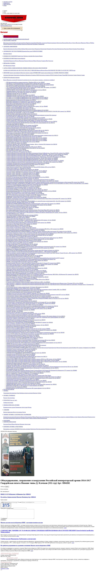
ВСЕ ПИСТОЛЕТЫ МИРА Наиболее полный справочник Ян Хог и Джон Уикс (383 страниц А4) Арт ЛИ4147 (33, 211)
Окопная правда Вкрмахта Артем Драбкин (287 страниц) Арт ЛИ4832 (23, 288)
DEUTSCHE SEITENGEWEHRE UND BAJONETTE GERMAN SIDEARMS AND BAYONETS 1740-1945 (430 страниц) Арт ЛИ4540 (38, 111)
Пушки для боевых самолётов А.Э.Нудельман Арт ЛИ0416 (20, 323)
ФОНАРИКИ (6, 420)
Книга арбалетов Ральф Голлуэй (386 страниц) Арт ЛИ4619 (20, 254)
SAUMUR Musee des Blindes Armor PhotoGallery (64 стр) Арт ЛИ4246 (22, 141)
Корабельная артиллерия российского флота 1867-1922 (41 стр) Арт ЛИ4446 (24, 255)
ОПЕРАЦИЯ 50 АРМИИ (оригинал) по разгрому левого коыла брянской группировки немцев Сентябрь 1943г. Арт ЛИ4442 (36, 289)
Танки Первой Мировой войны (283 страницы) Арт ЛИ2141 (20, 357)
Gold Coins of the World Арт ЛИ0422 (14, 124)
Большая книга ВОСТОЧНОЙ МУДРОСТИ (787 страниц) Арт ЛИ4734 (23, 186)
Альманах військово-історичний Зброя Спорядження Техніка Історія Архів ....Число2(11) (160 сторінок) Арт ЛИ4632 (34, 162)
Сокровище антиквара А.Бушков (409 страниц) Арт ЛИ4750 (20, 350)
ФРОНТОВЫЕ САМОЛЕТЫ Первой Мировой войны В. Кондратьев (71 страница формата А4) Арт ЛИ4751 (32, 368)
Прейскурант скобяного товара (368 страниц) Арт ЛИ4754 (20, 318)
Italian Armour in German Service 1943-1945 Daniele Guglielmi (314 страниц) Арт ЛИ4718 (27, 132)
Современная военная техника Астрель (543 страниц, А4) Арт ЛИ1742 (23, 346)
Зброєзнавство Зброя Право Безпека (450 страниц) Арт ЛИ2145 (21, 223)
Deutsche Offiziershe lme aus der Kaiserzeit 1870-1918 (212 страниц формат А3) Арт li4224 (27, 110)
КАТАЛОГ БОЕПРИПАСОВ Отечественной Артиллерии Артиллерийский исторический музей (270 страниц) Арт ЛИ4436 (36, 246)
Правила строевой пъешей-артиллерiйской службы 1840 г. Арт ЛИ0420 (23, 314)
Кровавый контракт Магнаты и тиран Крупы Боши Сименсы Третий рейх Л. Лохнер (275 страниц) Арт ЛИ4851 (33, 263)
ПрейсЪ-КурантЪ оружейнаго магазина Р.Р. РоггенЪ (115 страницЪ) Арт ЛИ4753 (25, 319)
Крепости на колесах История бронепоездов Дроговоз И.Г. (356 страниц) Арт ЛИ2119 (27, 260)
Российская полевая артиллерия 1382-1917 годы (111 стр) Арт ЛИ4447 (23, 331)
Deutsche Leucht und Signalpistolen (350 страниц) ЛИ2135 (19, 107)
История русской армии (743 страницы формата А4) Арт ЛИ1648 (22, 244)
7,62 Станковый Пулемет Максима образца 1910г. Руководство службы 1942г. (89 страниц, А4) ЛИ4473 (31, 87)
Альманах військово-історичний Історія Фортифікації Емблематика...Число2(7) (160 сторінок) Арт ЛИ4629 (32, 159)
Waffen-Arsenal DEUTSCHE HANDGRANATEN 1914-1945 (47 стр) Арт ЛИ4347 (25, 148)
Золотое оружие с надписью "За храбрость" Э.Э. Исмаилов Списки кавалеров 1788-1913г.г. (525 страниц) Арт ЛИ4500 (34, 229)
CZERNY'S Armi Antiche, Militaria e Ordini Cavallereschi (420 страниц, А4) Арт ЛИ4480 (27, 106)
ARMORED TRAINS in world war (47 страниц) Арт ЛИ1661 (20, 95)
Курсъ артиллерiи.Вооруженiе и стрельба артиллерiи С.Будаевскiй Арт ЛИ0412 (25, 265)
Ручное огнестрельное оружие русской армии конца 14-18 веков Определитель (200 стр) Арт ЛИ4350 (30, 340)
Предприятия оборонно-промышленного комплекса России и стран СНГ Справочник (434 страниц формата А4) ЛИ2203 (35, 317)
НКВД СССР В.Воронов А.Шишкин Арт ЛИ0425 (18, 280)
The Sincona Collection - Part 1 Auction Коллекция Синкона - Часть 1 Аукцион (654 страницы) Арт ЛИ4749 (31, 144)
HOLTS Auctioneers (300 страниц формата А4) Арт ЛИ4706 (20, 129)
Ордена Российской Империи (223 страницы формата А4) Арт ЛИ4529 (23, 292)
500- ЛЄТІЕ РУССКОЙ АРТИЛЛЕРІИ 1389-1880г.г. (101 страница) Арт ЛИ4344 (25, 86)
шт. (6, 23)
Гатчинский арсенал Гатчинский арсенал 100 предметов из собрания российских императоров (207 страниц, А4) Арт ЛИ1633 (36, 212)
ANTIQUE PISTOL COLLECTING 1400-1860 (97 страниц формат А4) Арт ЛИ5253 (26, 89)
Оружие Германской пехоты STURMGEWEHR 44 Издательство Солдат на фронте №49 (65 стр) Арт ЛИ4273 (32, 297)
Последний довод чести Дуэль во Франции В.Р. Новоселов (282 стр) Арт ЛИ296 (25, 313)
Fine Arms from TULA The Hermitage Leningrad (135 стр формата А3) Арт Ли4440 (25, 117)
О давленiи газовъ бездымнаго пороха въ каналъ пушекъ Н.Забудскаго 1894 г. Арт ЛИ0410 (28, 282)
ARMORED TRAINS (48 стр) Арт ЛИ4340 (16, 93)
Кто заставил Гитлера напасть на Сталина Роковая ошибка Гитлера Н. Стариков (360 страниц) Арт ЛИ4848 (32, 264)
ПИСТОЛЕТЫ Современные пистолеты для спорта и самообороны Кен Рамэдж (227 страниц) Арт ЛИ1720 (32, 306)
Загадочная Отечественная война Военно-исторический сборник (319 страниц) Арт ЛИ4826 (28, 222)
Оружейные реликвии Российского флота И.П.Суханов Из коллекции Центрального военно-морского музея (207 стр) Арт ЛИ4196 (37, 294)
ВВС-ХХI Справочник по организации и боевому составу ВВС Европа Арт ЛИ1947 (26, 194)
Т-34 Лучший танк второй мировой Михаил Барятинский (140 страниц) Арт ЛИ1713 (26, 356)
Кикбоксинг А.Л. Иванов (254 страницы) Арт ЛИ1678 (19, 249)
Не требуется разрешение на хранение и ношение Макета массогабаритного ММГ (26, 545)
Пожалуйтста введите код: (7, 508)
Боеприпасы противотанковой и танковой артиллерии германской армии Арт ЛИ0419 (27, 184)
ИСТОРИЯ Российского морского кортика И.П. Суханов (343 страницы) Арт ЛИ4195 (27, 241)
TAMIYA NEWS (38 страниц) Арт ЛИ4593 (16, 143)
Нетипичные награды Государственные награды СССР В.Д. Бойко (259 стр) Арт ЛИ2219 (27, 279)
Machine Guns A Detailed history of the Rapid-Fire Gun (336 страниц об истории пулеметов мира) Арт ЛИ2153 (32, 135)
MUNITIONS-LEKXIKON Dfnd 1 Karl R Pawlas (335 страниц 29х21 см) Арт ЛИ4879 (26, 138)
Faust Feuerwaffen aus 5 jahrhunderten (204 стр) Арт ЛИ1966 (20, 116)
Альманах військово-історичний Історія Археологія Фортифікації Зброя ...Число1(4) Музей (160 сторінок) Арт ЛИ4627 (34, 155)
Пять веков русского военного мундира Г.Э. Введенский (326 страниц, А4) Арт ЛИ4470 (27, 325)
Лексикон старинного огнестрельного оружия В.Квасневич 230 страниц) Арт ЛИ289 (26, 268)
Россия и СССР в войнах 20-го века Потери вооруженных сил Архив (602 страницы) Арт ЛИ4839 (30, 333)
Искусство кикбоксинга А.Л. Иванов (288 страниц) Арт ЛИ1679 (21, 236)
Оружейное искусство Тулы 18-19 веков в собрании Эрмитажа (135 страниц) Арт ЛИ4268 (28, 293)
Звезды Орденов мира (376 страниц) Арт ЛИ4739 (18, 225)
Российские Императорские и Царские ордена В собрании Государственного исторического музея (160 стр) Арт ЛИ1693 (35, 332)
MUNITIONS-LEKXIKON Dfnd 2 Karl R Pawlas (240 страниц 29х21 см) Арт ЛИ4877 (26, 139)
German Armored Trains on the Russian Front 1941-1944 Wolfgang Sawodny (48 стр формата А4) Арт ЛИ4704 (31, 121)
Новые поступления (11, 36)
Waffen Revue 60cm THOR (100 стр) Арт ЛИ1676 (18, 145)
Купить (7, 486)
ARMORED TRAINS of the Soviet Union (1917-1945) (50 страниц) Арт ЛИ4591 (25, 96)
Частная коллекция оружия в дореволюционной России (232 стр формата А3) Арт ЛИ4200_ (28, 371)
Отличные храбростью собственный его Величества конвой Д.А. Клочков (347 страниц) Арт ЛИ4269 (30, 303)
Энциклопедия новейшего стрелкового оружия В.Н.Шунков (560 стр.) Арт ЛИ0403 (26, 380)
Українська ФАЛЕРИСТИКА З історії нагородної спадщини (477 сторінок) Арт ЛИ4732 (27, 365)
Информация (6, 3)
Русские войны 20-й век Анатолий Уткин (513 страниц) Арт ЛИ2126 (22, 336)
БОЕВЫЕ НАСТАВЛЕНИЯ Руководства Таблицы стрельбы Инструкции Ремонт (23, 56)
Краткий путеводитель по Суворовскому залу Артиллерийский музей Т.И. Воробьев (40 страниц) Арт (30, 259)
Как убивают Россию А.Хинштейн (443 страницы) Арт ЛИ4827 (21, 245)
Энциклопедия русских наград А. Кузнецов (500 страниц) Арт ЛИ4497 (23, 383)
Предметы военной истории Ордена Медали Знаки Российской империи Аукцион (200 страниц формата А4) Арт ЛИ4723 (35, 316)
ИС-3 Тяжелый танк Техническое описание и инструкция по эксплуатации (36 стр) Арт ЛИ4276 (29, 235)
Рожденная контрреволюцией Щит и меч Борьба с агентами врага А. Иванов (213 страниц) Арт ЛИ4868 (31, 330)
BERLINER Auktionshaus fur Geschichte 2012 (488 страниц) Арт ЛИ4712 (23, 102)
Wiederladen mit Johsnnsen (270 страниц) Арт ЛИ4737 (18, 151)
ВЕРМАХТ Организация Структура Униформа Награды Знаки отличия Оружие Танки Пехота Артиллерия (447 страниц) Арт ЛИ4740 (38, 198)
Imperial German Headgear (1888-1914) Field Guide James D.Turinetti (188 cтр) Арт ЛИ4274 (27, 130)
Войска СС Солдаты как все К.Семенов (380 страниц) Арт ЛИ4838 (22, 207)
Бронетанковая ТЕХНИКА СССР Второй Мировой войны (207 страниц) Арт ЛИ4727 (27, 189)
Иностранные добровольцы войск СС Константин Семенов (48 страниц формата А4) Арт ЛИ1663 (30, 234)
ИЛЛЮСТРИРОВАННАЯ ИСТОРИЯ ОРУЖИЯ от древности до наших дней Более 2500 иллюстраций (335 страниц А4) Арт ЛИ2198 (38, 231)
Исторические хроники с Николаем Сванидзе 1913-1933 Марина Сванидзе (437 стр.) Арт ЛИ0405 (29, 239)
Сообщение (4, 518)
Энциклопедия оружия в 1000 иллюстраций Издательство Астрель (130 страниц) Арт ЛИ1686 (29, 381)
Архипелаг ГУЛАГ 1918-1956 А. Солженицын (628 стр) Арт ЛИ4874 (22, 173)
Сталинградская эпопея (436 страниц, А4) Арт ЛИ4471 (19, 351)
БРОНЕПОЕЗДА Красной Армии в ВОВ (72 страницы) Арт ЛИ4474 (22, 187)
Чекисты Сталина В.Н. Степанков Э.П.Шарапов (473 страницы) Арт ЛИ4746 (24, 373)
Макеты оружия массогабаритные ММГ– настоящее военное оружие (22, 522)
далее (65, 527)
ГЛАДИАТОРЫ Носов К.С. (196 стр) (15, 213)
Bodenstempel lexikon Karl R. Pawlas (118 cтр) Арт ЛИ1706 (20, 105)
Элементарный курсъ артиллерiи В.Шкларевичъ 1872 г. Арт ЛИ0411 (22, 379)
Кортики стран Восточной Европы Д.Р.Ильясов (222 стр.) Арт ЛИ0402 (23, 256)
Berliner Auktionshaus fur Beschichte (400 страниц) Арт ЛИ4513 (21, 100)
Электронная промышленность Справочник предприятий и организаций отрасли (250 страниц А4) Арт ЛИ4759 (33, 378)
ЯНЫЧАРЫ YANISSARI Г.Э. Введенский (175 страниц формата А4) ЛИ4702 (24, 385)
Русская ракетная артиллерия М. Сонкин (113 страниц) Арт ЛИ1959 (22, 335)
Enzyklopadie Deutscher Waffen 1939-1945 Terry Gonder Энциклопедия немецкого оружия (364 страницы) (31, 115)
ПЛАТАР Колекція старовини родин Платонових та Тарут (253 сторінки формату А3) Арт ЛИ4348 (30, 307)
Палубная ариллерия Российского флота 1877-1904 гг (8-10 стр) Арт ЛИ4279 (24, 304)
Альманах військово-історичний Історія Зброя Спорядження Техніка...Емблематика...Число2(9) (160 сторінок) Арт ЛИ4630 (35, 156)
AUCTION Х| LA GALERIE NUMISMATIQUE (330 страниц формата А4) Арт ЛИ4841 (27, 98)
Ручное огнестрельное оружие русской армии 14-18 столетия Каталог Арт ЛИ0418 (26, 341)
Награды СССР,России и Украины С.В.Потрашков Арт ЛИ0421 (21, 278)
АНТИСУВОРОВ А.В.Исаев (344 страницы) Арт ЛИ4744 (20, 165)
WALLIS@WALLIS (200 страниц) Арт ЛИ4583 (17, 150)
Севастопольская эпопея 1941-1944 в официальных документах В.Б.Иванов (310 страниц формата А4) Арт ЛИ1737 (34, 342)
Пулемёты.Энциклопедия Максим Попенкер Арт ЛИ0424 (20, 321)
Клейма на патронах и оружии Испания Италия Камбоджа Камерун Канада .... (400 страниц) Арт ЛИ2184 (31, 251)
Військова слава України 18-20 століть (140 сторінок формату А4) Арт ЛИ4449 (25, 193)
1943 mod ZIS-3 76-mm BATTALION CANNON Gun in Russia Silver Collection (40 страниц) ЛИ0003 (30, 84)
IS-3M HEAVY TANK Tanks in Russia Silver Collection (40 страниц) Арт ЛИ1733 (25, 131)
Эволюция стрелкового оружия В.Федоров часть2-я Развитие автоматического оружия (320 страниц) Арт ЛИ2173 (33, 376)
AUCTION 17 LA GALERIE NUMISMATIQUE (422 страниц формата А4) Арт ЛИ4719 (27, 97)
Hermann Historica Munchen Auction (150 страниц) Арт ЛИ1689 (21, 126)
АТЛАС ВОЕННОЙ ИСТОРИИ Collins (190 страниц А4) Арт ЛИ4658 (23, 175)
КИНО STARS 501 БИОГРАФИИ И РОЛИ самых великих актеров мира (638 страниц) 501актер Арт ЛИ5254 (32, 250)
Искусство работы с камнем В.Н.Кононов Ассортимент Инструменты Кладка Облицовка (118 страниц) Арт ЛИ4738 (34, 237)
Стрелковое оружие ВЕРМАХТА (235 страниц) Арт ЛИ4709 (20, 354)
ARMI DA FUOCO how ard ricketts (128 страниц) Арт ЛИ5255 (21, 92)
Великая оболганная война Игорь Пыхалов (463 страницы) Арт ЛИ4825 (23, 196)
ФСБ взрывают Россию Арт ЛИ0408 (15, 369)
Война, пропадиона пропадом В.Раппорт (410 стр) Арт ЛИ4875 (21, 206)
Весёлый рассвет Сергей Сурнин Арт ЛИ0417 (17, 199)
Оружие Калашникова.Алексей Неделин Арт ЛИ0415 (19, 299)
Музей (4, 5)
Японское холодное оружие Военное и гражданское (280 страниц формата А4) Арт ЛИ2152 (28, 388)
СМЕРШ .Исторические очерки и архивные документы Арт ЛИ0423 (22, 344)
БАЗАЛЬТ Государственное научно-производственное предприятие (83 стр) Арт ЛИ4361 (27, 177)
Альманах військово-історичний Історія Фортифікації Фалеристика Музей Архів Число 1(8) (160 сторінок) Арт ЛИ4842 (35, 160)
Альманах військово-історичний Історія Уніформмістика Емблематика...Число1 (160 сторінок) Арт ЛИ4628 (32, 158)
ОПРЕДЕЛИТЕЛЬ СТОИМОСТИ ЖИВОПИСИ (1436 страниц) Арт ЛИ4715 (25, 290)
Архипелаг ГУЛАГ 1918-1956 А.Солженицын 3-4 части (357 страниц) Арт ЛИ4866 (26, 172)
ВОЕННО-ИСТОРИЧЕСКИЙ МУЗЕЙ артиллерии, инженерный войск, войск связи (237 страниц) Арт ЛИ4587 (33, 203)
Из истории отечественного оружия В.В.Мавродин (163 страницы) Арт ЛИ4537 (25, 230)
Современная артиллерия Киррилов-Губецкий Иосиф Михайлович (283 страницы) (26, 345)
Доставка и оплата (7, 1)
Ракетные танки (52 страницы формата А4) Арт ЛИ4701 (19, 327)
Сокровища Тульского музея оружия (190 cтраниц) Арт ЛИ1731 (21, 349)
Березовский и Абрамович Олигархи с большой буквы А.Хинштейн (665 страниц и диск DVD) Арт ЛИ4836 (32, 180)
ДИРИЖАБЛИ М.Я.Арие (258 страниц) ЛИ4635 (18, 217)
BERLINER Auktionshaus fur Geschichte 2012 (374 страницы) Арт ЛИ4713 (23, 101)
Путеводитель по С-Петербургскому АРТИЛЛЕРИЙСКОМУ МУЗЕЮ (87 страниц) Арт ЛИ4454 (29, 322)
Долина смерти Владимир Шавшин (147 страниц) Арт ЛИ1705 (21, 218)
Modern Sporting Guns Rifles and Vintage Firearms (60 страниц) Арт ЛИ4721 (24, 136)
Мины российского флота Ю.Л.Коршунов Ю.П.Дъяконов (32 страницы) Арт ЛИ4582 (26, 271)
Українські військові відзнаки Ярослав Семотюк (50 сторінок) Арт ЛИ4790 (24, 362)
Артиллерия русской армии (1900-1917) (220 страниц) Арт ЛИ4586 (22, 169)
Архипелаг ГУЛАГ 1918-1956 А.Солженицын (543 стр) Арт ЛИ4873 (22, 174)
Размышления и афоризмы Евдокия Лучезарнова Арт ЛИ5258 (21, 326)
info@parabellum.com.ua (6, 25)
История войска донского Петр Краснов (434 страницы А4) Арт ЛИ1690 (23, 240)
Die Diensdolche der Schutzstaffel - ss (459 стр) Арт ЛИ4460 (20, 112)
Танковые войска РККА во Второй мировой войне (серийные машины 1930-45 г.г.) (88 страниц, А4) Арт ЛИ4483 (33, 359)
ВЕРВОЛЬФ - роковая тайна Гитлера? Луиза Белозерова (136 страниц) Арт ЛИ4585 (26, 197)
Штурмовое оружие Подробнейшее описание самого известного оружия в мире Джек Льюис (28, 375)
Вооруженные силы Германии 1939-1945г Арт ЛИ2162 (19, 208)
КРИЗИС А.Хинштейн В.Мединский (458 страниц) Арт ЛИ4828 (21, 261)
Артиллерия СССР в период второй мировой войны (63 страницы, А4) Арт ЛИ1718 (26, 170)
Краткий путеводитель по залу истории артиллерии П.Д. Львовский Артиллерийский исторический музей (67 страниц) (35, 258)
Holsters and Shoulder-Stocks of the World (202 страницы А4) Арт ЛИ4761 (23, 127)
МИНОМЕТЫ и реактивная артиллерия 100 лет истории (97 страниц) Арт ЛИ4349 (26, 270)
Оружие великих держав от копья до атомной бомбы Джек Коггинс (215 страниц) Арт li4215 (28, 295)
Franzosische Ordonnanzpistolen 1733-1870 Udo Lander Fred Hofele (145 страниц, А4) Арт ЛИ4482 (29, 119)
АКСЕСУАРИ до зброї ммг (48, 42)
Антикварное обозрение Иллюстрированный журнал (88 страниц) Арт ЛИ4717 (25, 164)
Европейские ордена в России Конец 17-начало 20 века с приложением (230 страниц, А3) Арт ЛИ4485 (31, 220)
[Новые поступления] (3, 35)
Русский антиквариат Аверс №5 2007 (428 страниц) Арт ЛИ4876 (21, 338)
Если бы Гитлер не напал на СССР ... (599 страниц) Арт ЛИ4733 (21, 221)
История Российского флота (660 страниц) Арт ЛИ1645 (19, 242)
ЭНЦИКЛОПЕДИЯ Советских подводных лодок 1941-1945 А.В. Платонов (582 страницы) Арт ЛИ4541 (31, 384)
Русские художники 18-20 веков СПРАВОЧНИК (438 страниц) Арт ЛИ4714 (24, 337)
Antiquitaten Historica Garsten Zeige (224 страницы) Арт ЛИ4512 (21, 91)
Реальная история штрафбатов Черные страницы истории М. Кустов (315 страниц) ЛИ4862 (28, 328)
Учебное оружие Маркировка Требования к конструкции (18, 539)
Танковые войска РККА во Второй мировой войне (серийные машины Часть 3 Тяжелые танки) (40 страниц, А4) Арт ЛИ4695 (36, 361)
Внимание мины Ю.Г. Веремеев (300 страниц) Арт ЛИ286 (20, 202)
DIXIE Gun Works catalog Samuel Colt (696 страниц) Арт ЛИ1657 (21, 114)
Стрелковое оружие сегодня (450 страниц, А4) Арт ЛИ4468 (20, 355)
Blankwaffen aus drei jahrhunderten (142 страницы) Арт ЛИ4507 (21, 103)
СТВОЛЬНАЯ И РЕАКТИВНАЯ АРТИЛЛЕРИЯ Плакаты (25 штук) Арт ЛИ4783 (26, 352)
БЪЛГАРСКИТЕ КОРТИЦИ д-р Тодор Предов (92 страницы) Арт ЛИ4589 (24, 192)
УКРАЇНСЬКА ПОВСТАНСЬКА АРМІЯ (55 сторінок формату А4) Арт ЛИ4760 (25, 364)
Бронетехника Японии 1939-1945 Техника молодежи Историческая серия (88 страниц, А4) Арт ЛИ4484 (31, 191)
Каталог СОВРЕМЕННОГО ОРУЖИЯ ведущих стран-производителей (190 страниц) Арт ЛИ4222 (30, 247)
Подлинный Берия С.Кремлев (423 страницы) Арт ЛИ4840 (20, 309)
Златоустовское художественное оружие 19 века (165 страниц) (21, 227)
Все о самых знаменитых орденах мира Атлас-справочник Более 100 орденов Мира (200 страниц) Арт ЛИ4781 (33, 210)
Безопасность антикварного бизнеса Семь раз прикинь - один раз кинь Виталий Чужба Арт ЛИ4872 (30, 179)
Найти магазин (7, 4)
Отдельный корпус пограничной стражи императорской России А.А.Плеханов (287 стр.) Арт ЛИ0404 (30, 302)
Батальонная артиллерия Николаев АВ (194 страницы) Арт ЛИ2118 (22, 178)
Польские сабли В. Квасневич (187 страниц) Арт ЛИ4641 (20, 312)
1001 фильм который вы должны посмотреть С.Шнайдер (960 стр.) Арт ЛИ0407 (25, 82)
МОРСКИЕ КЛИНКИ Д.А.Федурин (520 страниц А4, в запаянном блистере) (24, 275)
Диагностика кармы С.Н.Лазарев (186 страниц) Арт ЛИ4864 (20, 216)
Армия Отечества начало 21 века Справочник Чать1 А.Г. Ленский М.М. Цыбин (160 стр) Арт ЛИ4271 (30, 167)
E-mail (19, 502)
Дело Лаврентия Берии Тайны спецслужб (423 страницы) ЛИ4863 (22, 215)
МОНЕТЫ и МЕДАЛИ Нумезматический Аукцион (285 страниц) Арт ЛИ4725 (25, 273)
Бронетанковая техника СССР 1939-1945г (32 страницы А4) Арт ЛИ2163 (23, 188)
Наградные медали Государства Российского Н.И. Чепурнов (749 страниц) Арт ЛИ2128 (27, 277)
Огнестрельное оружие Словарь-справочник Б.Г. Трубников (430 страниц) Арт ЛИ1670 (27, 287)
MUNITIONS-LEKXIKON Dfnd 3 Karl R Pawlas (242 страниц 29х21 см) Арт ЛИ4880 (26, 140)
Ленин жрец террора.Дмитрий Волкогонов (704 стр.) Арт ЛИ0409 (22, 269)
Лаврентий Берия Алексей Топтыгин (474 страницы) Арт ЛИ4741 (22, 266)
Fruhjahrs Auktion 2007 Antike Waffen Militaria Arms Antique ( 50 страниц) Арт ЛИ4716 (26, 120)
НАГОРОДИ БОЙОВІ (8, 389)
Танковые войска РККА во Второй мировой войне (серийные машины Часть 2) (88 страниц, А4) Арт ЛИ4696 (32, 360)
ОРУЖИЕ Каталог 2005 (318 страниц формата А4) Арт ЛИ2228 (21, 301)
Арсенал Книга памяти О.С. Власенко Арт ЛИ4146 (18, 168)
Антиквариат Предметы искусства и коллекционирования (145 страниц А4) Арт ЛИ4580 (27, 163)
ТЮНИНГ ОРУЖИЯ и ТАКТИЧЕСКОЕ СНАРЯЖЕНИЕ (49, 416)
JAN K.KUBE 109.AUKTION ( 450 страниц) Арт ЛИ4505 (20, 134)
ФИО (2, 502)
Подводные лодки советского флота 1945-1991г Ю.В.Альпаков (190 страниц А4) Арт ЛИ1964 (28, 308)
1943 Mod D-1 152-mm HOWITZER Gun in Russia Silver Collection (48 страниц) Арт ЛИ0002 (28, 83)
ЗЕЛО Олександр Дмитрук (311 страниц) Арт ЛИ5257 (19, 226)
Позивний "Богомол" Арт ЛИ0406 (14, 311)
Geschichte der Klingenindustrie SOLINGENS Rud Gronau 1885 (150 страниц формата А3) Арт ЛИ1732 (30, 122)
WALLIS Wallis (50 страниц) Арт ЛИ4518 (16, 149)
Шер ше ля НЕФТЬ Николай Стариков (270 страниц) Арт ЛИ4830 (22, 374)
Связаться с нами (5, 568)
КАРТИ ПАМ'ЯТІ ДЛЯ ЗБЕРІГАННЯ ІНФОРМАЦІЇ (16, 39)
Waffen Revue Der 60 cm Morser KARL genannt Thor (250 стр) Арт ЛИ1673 (23, 146)
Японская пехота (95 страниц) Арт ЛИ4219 (16, 386)
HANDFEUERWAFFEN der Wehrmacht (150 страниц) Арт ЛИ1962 (22, 125)
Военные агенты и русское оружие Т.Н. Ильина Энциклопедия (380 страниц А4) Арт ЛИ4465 (28, 204)
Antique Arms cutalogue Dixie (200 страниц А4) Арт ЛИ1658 (20, 88)
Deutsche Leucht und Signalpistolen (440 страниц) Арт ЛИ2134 (20, 108)
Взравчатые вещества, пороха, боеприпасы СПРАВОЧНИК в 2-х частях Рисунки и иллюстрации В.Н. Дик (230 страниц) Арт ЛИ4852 (38, 201)
